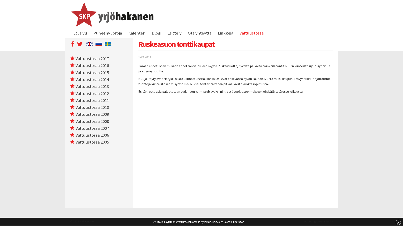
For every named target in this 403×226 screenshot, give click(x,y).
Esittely (174, 33)
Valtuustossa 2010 (92, 107)
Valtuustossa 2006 (92, 135)
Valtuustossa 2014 (92, 79)
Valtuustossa (251, 33)
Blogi (156, 33)
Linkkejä (225, 33)
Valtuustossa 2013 (92, 86)
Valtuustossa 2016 (92, 65)
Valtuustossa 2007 (92, 128)
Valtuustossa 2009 (92, 114)
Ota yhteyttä (200, 33)
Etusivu (80, 33)
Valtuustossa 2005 (92, 142)
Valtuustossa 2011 (92, 100)
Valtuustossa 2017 (92, 58)
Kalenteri (136, 33)
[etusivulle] (111, 15)
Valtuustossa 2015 (92, 72)
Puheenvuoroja (107, 33)
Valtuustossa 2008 (92, 121)
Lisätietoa (238, 221)
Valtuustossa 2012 (92, 93)
